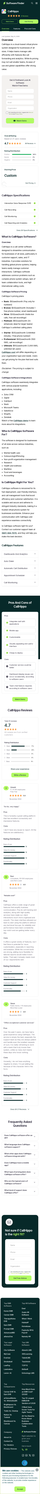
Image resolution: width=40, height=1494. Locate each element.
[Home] (13, 3)
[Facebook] (23, 1455)
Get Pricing (29, 21)
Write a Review (20, 775)
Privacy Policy (18, 114)
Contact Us (8, 1441)
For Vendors (9, 1445)
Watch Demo (10, 21)
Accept (20, 1489)
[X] (30, 1455)
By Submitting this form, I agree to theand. (21, 1272)
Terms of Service (15, 1273)
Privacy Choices (10, 1449)
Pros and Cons (30, 29)
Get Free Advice (20, 1278)
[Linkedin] (26, 1455)
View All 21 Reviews (18, 1109)
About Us (7, 1437)
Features (16, 29)
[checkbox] (7, 113)
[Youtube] (33, 1455)
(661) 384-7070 (9, 533)
